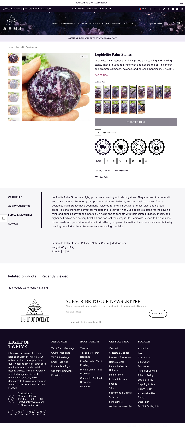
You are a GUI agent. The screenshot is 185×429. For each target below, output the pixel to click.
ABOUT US (128, 23)
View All (84, 348)
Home (10, 47)
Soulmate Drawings (62, 370)
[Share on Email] (177, 8)
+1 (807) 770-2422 (12, 9)
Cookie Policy (145, 379)
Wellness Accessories (120, 406)
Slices (112, 388)
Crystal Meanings (60, 352)
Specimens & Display (120, 392)
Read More (170, 69)
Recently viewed (55, 276)
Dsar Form (143, 401)
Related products (22, 276)
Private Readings (60, 366)
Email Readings (59, 361)
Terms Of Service (147, 370)
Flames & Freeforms (120, 357)
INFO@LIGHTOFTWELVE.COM (38, 9)
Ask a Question (121, 170)
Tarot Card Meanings (62, 348)
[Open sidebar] (3, 218)
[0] (172, 23)
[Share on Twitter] (159, 8)
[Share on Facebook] (155, 8)
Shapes (113, 383)
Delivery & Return (102, 170)
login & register (154, 23)
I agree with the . (87, 322)
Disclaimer (143, 366)
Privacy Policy (145, 375)
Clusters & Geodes (119, 352)
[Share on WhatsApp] (182, 8)
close (5, 3)
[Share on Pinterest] (164, 8)
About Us (143, 348)
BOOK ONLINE (67, 23)
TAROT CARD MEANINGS (87, 23)
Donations (56, 375)
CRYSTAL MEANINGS (111, 23)
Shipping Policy (146, 384)
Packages (85, 386)
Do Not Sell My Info (149, 406)
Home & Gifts (116, 361)
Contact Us (144, 357)
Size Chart (144, 361)
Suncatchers (116, 401)
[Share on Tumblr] (168, 8)
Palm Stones (116, 374)
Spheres (113, 397)
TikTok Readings (60, 357)
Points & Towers (118, 379)
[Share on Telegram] (173, 8)
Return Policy (145, 388)
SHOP (54, 23)
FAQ (140, 352)
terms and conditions (94, 322)
